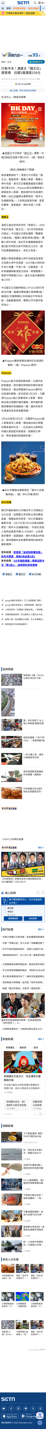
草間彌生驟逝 (19, 8)
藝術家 (23, 1047)
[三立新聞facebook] (11, 1408)
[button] (35, 3)
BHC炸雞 (14, 196)
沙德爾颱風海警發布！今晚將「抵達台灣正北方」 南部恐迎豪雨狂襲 (8, 1305)
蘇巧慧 (10, 908)
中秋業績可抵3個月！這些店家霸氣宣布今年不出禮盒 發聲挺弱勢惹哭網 (8, 1276)
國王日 (28, 153)
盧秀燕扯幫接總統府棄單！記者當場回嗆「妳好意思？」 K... (21, 1021)
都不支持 (11, 915)
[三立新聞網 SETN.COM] (2, 8)
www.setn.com (25, 1422)
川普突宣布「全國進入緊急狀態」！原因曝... (24, 609)
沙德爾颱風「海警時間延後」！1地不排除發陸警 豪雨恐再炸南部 (22, 1305)
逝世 (36, 1047)
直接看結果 (13, 918)
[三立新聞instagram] (18, 1408)
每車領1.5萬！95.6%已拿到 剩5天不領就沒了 (7, 1333)
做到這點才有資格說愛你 (16, 624)
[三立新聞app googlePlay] (29, 1416)
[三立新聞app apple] (9, 1416)
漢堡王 (8, 153)
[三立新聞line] (25, 1408)
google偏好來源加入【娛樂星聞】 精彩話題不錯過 (24, 604)
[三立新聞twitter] (33, 1408)
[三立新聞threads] (40, 1408)
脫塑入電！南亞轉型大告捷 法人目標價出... (24, 619)
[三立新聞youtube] (3, 1408)
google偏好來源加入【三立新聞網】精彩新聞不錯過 (24, 600)
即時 (8, 8)
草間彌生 (10, 1047)
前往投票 (33, 918)
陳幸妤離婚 (33, 8)
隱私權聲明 (6, 1422)
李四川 (10, 911)
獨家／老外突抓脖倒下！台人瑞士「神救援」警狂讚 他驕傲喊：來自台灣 (22, 1276)
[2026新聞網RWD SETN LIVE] (3, 2)
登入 (43, 2)
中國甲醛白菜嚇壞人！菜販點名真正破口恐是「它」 (22, 1333)
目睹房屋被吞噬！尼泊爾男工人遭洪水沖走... (24, 614)
